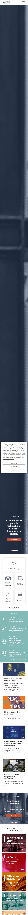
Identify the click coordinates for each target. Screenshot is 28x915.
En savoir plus (14, 539)
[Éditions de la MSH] (23, 850)
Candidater (14, 815)
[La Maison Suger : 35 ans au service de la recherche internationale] (14, 742)
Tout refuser (14, 466)
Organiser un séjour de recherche (8, 580)
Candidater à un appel (14, 565)
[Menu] (23, 2)
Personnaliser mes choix (14, 469)
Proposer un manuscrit (20, 580)
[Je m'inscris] (14, 679)
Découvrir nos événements (20, 596)
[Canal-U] (23, 869)
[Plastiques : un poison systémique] (14, 710)
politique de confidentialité (8, 459)
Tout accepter (14, 463)
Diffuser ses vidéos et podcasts (8, 596)
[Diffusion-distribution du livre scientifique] (23, 888)
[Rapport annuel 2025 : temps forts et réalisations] (14, 774)
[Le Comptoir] (23, 908)
